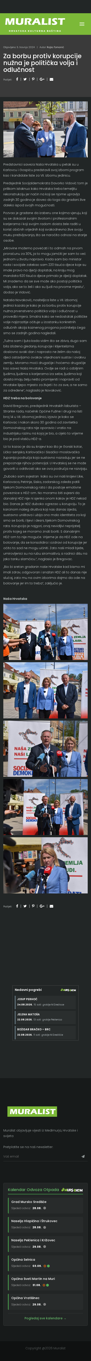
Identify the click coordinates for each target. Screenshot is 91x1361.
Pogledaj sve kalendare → (45, 1318)
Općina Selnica (23, 1259)
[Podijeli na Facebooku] (17, 79)
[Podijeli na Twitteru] (25, 79)
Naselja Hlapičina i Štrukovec (34, 1221)
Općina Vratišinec (25, 1298)
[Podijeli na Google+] (42, 79)
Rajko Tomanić (55, 47)
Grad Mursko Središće (28, 1202)
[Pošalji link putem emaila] (51, 79)
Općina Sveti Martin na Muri (33, 1279)
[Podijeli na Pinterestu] (33, 79)
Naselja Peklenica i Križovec (33, 1240)
